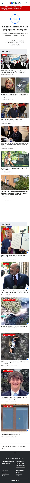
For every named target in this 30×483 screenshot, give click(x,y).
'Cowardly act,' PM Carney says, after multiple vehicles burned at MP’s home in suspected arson (14, 96)
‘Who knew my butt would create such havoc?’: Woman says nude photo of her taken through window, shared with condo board (14, 193)
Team (3, 448)
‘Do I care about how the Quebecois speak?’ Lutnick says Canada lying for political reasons (14, 291)
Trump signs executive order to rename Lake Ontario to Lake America (14, 256)
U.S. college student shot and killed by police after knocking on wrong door (14, 398)
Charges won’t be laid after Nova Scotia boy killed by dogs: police (14, 168)
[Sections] (2, 2)
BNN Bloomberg (5, 474)
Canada (11, 40)
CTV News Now (13, 44)
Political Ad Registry (20, 467)
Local (7, 40)
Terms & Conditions (20, 465)
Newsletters (22, 446)
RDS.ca (17, 475)
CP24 (3, 472)
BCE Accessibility (6, 463)
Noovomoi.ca (19, 474)
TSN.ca (3, 475)
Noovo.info (18, 472)
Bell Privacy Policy (20, 463)
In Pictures (21, 40)
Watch (15, 40)
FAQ (18, 446)
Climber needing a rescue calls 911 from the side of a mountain (15, 362)
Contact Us (13, 446)
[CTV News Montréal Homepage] (15, 3)
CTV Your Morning (10, 42)
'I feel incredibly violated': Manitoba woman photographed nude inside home (13, 433)
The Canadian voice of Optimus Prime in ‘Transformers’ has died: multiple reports (13, 120)
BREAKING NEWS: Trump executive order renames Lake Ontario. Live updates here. (13, 71)
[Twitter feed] (15, 453)
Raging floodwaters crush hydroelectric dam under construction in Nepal (14, 327)
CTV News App (5, 446)
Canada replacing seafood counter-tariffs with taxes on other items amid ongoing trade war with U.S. (14, 144)
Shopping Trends (20, 42)
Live (19, 44)
